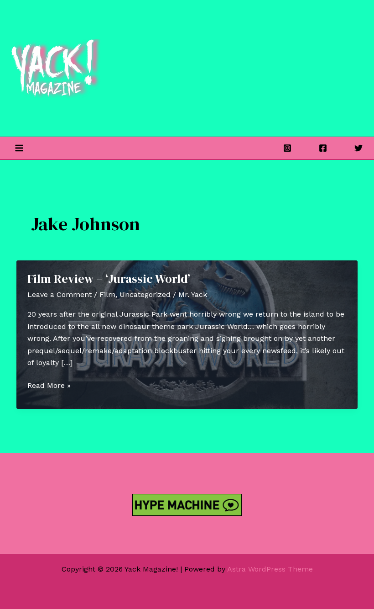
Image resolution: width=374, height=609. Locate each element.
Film (107, 294)
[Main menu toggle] (19, 148)
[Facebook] (323, 148)
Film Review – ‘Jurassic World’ (108, 278)
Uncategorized (145, 294)
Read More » (49, 386)
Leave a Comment (59, 294)
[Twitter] (358, 148)
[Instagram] (287, 148)
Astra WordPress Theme (270, 569)
